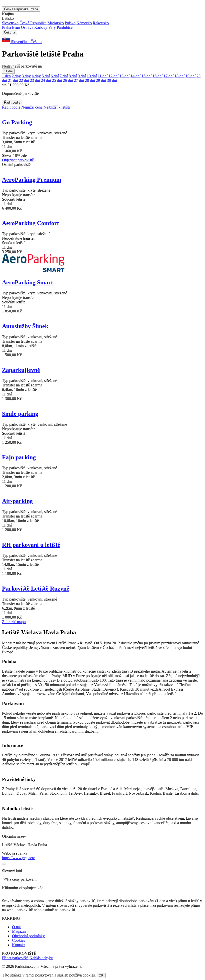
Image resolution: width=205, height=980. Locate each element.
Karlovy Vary (45, 27)
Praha (6, 27)
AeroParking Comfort (30, 223)
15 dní (147, 76)
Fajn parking (19, 457)
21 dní (13, 80)
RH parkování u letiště (31, 545)
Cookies (18, 940)
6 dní (55, 76)
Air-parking (17, 501)
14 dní (135, 76)
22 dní (24, 80)
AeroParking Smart (27, 282)
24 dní (46, 80)
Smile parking (20, 413)
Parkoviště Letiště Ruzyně (35, 588)
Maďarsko (56, 23)
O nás (16, 927)
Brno (16, 27)
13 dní (125, 76)
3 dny (26, 76)
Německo (84, 23)
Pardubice (64, 27)
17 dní (169, 76)
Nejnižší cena (31, 107)
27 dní (79, 80)
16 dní (157, 76)
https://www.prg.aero (18, 858)
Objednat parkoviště (18, 160)
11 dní (8, 71)
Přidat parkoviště (15, 958)
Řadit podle (12, 102)
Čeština (9, 32)
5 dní (46, 76)
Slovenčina (20, 42)
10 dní (92, 76)
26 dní (68, 80)
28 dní (90, 80)
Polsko (70, 23)
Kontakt (18, 945)
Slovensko (10, 23)
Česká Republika (21, 9)
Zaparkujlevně (21, 370)
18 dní (179, 76)
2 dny (16, 76)
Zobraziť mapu (14, 622)
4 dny (36, 76)
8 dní (73, 76)
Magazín (19, 931)
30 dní (112, 80)
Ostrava (27, 27)
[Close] (4, 863)
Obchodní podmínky (28, 936)
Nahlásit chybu (41, 958)
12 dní (113, 76)
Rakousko (101, 23)
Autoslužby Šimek (25, 326)
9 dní (82, 76)
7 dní (64, 76)
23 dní (35, 80)
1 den (6, 76)
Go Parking (17, 122)
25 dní (57, 80)
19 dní (191, 76)
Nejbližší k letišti (57, 107)
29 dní (101, 80)
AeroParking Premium (31, 179)
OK (101, 975)
